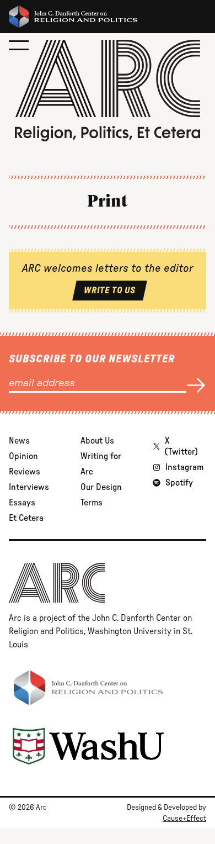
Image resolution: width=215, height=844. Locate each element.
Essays (22, 502)
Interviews (29, 487)
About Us (97, 440)
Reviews (24, 471)
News (19, 440)
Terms (91, 502)
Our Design (101, 487)
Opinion (23, 456)
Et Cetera (26, 518)
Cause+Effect (184, 818)
